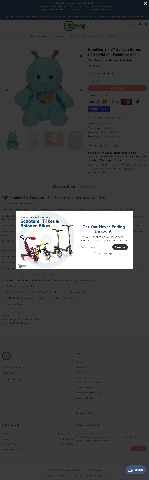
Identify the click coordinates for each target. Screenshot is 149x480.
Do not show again (105, 254)
